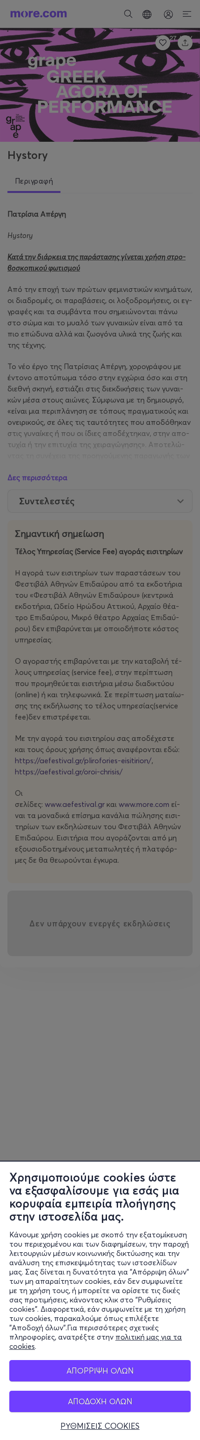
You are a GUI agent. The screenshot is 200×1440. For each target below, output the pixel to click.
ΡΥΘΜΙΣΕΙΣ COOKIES (100, 1426)
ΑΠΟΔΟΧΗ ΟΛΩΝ (100, 1401)
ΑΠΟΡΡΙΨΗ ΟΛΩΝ (100, 1370)
